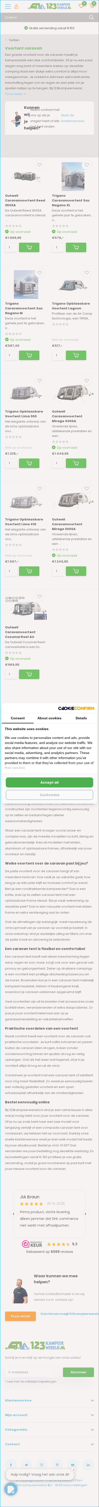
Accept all (49, 782)
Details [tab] (81, 718)
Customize (50, 795)
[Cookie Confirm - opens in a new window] (76, 708)
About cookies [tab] (49, 718)
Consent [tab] (18, 718)
